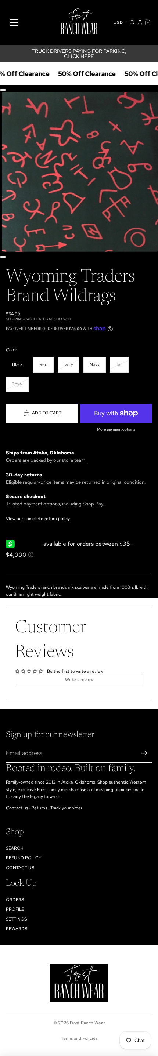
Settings (16, 919)
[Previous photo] (3, 90)
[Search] (132, 22)
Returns (39, 807)
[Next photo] (3, 257)
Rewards (16, 929)
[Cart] (148, 22)
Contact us (17, 807)
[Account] (140, 22)
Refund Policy (24, 858)
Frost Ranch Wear (87, 1023)
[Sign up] (144, 753)
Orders (15, 899)
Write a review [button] (79, 680)
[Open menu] (14, 22)
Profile (15, 909)
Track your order (66, 807)
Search (15, 848)
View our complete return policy (38, 518)
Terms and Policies (79, 1038)
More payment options (116, 429)
